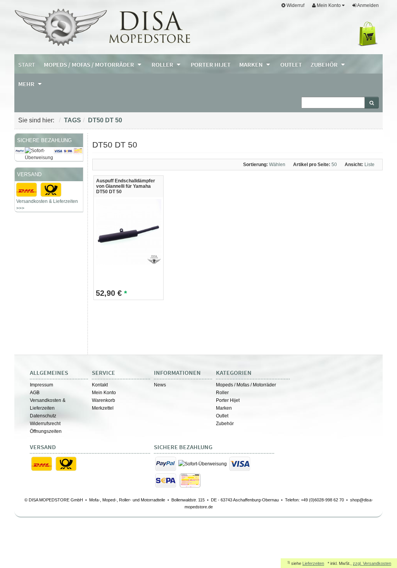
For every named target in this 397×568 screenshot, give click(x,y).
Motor (63, 306)
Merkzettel (103, 408)
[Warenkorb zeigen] (369, 34)
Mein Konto (104, 392)
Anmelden (367, 5)
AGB (35, 392)
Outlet (222, 416)
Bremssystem (45, 320)
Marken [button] (251, 64)
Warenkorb (103, 400)
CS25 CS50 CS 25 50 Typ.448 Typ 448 (46, 283)
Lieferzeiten (313, 563)
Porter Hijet (228, 400)
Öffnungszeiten (46, 431)
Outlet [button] (291, 64)
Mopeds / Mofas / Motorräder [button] (89, 64)
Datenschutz (43, 416)
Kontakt (100, 385)
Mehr (27, 84)
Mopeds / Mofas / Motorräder (246, 385)
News (160, 385)
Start (26, 64)
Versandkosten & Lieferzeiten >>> (47, 205)
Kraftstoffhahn (60, 313)
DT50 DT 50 (105, 120)
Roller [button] (163, 64)
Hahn (23, 320)
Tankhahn (45, 306)
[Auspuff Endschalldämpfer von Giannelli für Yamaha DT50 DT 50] (128, 231)
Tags (72, 120)
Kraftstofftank (31, 313)
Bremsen (69, 320)
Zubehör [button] (325, 64)
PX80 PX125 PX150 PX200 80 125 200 (48, 253)
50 (30, 305)
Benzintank (29, 327)
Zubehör (225, 423)
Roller (222, 392)
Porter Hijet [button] (211, 64)
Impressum (41, 385)
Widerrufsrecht (45, 423)
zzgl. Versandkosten (372, 563)
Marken (224, 408)
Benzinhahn (43, 291)
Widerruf (294, 5)
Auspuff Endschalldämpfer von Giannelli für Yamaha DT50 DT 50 (125, 186)
